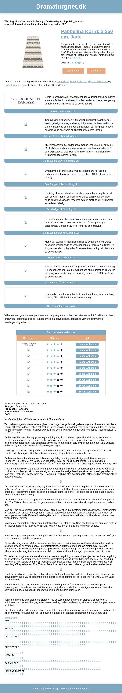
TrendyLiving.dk (78, 81)
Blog (55, 688)
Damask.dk (63, 81)
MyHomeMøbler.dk (98, 81)
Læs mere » (73, 70)
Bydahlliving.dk (12, 85)
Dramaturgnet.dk (61, 6)
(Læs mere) (76, 57)
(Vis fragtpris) (77, 62)
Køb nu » (96, 70)
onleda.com (10, 618)
